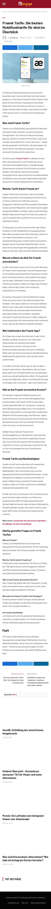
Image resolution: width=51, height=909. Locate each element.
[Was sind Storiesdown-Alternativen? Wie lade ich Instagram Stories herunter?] (25, 840)
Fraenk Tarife (22, 158)
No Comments (40, 38)
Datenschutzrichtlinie (38, 903)
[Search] (47, 4)
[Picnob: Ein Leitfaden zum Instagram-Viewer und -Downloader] (25, 799)
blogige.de (14, 38)
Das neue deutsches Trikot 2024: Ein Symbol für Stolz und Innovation (13, 680)
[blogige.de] (25, 4)
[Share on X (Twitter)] (25, 47)
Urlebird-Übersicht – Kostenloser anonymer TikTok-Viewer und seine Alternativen (22, 774)
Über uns (25, 903)
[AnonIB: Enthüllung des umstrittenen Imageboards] (25, 713)
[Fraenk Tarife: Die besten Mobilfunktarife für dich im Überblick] (25, 68)
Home (4, 11)
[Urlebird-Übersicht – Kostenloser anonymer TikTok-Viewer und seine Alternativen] (25, 755)
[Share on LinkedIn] (41, 47)
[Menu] (4, 4)
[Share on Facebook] (9, 47)
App (3, 18)
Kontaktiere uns (13, 903)
